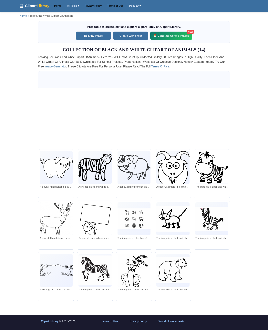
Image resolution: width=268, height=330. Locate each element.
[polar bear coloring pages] (172, 270)
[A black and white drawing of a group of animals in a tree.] (56, 270)
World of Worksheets (171, 321)
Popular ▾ (135, 5)
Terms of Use (115, 5)
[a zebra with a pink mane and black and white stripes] (211, 219)
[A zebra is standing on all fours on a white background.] (94, 270)
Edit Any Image (93, 35)
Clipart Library (49, 321)
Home (58, 5)
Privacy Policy (93, 5)
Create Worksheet (130, 35)
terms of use (160, 66)
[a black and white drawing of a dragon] (134, 279)
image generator (55, 66)
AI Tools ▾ (73, 5)
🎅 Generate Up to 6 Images (172, 34)
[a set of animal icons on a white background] (134, 218)
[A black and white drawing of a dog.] (172, 219)
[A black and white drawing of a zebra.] (211, 167)
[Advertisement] (134, 118)
